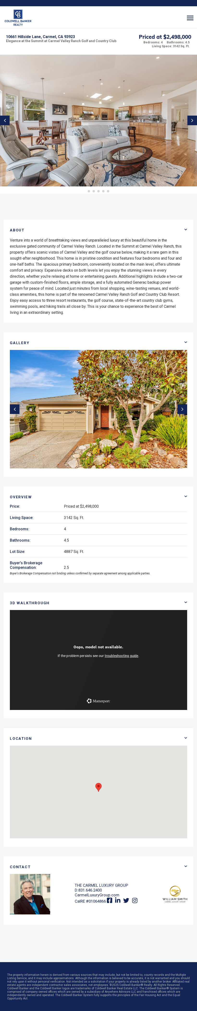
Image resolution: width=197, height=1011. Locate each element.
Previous (5, 120)
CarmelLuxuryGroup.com (97, 895)
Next (192, 120)
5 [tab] (108, 191)
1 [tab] (89, 191)
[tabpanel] (98, 120)
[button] (98, 787)
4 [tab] (103, 191)
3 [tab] (98, 191)
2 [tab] (93, 191)
